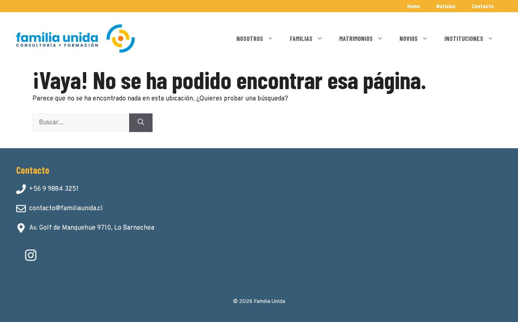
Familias (301, 38)
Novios (408, 38)
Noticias (446, 5)
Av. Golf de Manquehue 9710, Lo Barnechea (91, 228)
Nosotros (249, 38)
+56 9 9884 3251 (54, 189)
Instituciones (463, 38)
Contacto (483, 5)
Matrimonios (356, 38)
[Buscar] (141, 122)
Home (413, 5)
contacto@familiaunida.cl (66, 209)
